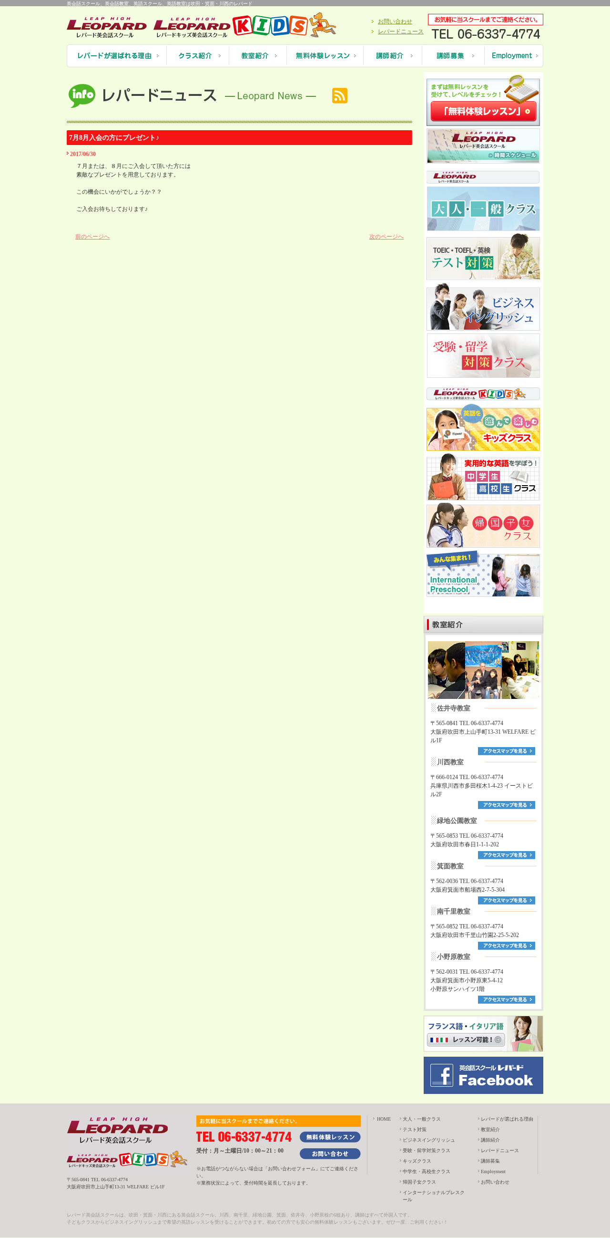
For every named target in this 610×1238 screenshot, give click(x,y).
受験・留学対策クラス (426, 1150)
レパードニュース (401, 31)
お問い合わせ (395, 21)
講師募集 (490, 1161)
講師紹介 (490, 1140)
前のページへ (92, 236)
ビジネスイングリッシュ (429, 1140)
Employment (493, 1171)
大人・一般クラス (422, 1119)
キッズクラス (417, 1161)
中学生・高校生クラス (426, 1171)
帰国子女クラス (419, 1182)
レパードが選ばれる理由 (507, 1119)
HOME (384, 1119)
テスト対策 (415, 1129)
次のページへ (386, 236)
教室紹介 (490, 1129)
